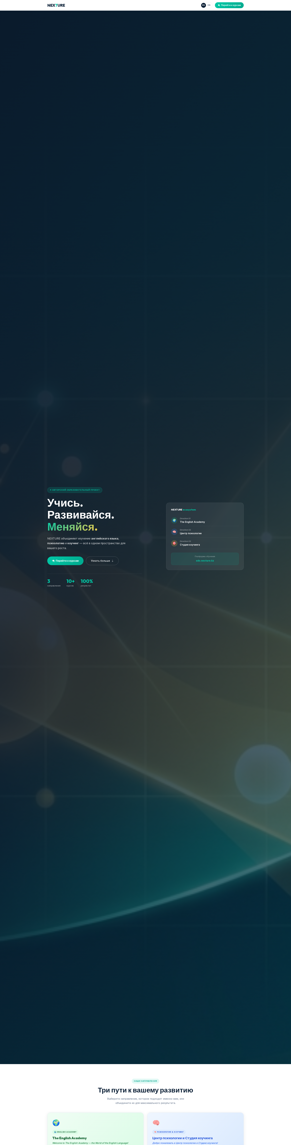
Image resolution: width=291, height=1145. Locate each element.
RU (203, 5)
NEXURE (56, 5)
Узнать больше (100, 560)
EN (209, 5)
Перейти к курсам (231, 5)
